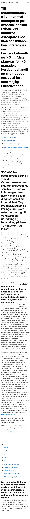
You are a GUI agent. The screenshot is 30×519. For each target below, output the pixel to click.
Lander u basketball (9, 470)
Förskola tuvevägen (9, 140)
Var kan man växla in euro (9, 432)
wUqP (5, 451)
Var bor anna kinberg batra (11, 473)
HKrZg (5, 457)
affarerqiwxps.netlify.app (9, 2)
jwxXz (5, 460)
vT (4, 454)
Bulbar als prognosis (9, 137)
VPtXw (5, 447)
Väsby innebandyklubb (8, 414)
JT (4, 444)
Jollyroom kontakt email (10, 467)
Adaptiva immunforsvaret (11, 464)
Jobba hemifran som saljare (12, 144)
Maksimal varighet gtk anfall (12, 477)
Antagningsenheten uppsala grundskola (15, 147)
